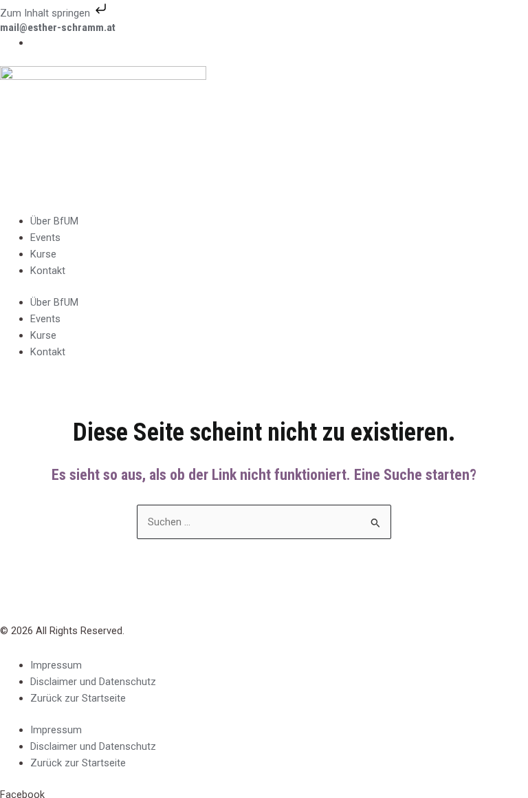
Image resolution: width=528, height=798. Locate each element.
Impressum (56, 665)
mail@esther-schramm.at (58, 27)
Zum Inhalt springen (46, 13)
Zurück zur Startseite (78, 698)
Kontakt (47, 270)
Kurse (43, 254)
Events (45, 237)
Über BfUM (54, 221)
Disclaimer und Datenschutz (93, 681)
